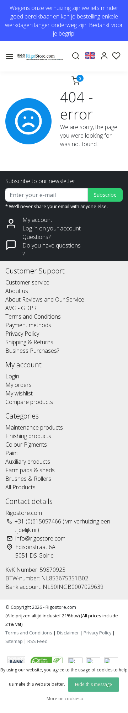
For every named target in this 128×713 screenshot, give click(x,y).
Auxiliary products (27, 461)
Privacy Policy (22, 333)
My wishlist (19, 393)
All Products (20, 487)
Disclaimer (68, 632)
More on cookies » (65, 699)
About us (16, 291)
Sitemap (14, 641)
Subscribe (105, 194)
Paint (11, 453)
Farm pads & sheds (30, 470)
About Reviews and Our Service (44, 299)
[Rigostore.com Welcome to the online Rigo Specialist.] (40, 56)
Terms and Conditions (33, 316)
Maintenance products (34, 427)
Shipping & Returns (29, 342)
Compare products (29, 402)
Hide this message (93, 684)
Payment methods (28, 325)
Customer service (27, 282)
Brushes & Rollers (28, 479)
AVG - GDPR (21, 308)
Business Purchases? (32, 351)
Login (12, 376)
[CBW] (47, 661)
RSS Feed (37, 641)
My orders (18, 385)
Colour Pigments (26, 444)
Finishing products (28, 436)
